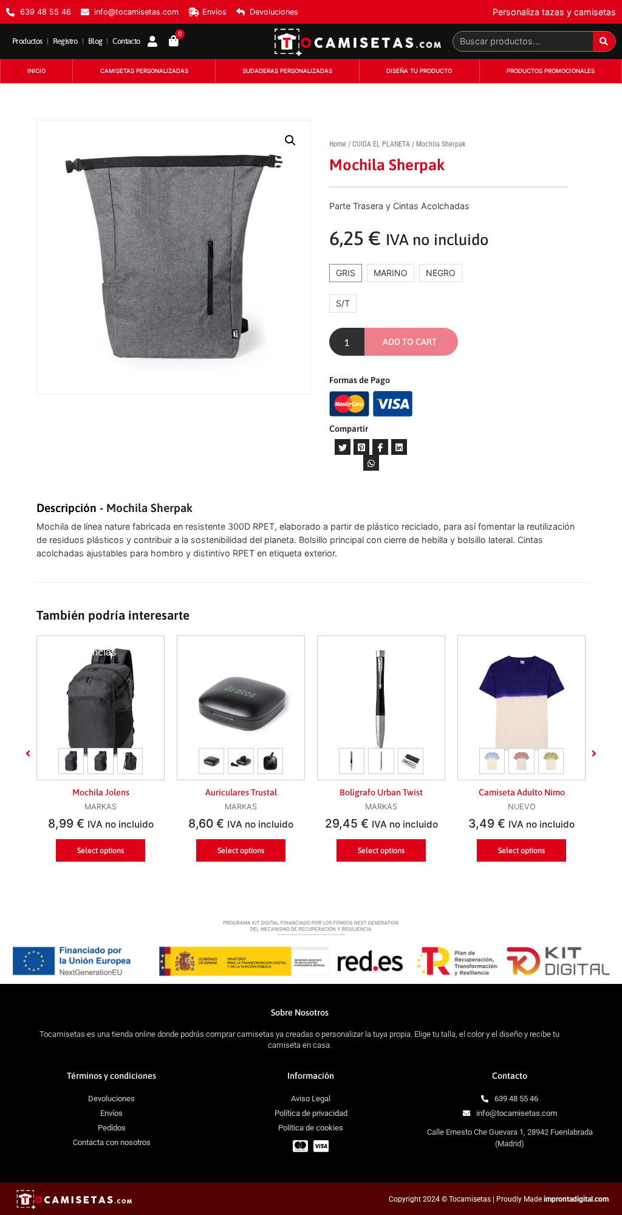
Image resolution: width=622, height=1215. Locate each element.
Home (337, 144)
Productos (27, 41)
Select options (100, 850)
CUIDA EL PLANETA (381, 144)
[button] (28, 753)
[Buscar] (604, 41)
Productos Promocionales (551, 71)
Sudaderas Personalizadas (287, 71)
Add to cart (410, 342)
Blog (95, 41)
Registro (65, 41)
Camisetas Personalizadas (144, 71)
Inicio (36, 71)
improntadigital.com (576, 1199)
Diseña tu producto (419, 71)
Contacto (126, 41)
